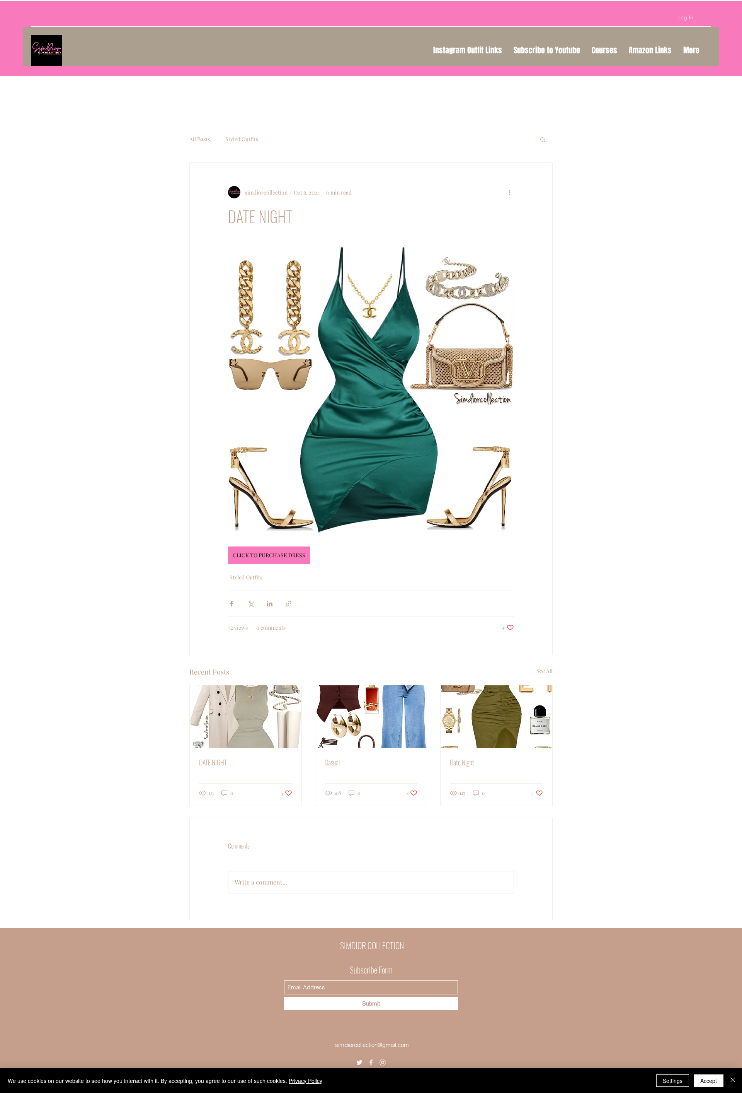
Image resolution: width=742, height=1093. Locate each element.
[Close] (732, 1080)
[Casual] (371, 716)
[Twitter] (359, 1062)
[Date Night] (496, 716)
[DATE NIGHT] (245, 716)
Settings (672, 1080)
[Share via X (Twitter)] (250, 603)
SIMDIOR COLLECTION (372, 945)
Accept (708, 1080)
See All (544, 671)
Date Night (462, 762)
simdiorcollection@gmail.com (372, 1045)
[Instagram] (382, 1062)
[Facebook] (371, 1062)
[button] (542, 139)
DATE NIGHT (213, 762)
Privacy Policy (305, 1080)
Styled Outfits (241, 139)
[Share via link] (288, 603)
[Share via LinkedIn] (269, 603)
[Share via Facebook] (231, 603)
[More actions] (509, 192)
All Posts (199, 139)
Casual (332, 762)
